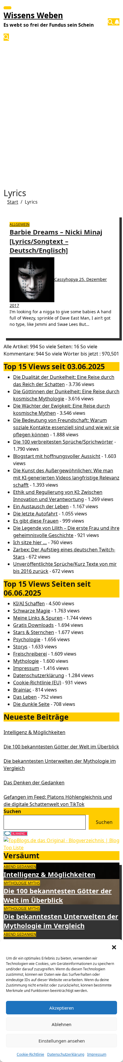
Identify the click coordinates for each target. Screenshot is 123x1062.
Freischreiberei (30, 653)
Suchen (12, 811)
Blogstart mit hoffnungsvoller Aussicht (56, 456)
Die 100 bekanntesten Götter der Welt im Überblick (61, 746)
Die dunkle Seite (31, 704)
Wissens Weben (33, 15)
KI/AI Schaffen (29, 603)
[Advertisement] (61, 108)
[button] (114, 947)
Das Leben (25, 697)
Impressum (96, 1054)
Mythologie (26, 661)
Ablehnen (61, 1024)
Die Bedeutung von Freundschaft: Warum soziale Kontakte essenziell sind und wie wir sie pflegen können (66, 427)
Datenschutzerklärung (65, 1054)
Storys (20, 646)
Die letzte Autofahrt (35, 513)
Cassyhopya (66, 279)
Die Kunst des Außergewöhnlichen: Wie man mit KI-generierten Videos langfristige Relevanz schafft (66, 477)
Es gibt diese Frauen (36, 521)
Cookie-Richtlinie (30, 1054)
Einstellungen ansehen (62, 1041)
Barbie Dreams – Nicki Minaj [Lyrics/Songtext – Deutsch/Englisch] (56, 241)
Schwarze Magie (31, 610)
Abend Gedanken (20, 866)
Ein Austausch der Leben (41, 506)
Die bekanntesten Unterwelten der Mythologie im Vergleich (61, 921)
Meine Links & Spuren (37, 618)
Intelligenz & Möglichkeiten (34, 732)
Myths (34, 883)
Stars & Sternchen (33, 632)
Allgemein (20, 224)
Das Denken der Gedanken (34, 782)
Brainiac (22, 689)
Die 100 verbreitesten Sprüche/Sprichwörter (63, 441)
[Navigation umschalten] (7, 7)
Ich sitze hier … (30, 542)
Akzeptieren (61, 1008)
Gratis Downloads (33, 625)
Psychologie (26, 639)
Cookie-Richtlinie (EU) (37, 682)
